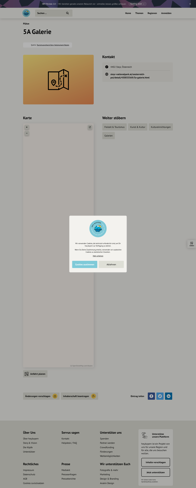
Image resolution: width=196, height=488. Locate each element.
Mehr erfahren (98, 256)
